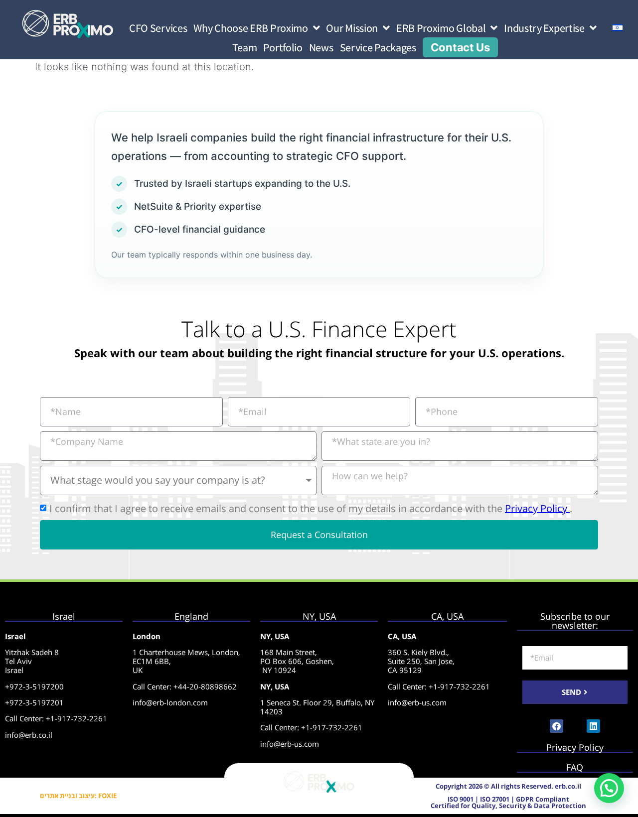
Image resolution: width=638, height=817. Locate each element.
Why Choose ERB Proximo (250, 28)
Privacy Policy (537, 508)
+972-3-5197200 (34, 686)
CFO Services (158, 28)
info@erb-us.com (289, 744)
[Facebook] (556, 726)
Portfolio (282, 47)
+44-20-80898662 (205, 686)
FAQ (574, 767)
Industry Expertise (544, 28)
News (321, 47)
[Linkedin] (593, 726)
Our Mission (352, 28)
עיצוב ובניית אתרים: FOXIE (78, 795)
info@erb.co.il (28, 735)
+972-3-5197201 (34, 702)
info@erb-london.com (170, 702)
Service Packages (378, 47)
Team (244, 47)
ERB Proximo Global (441, 28)
